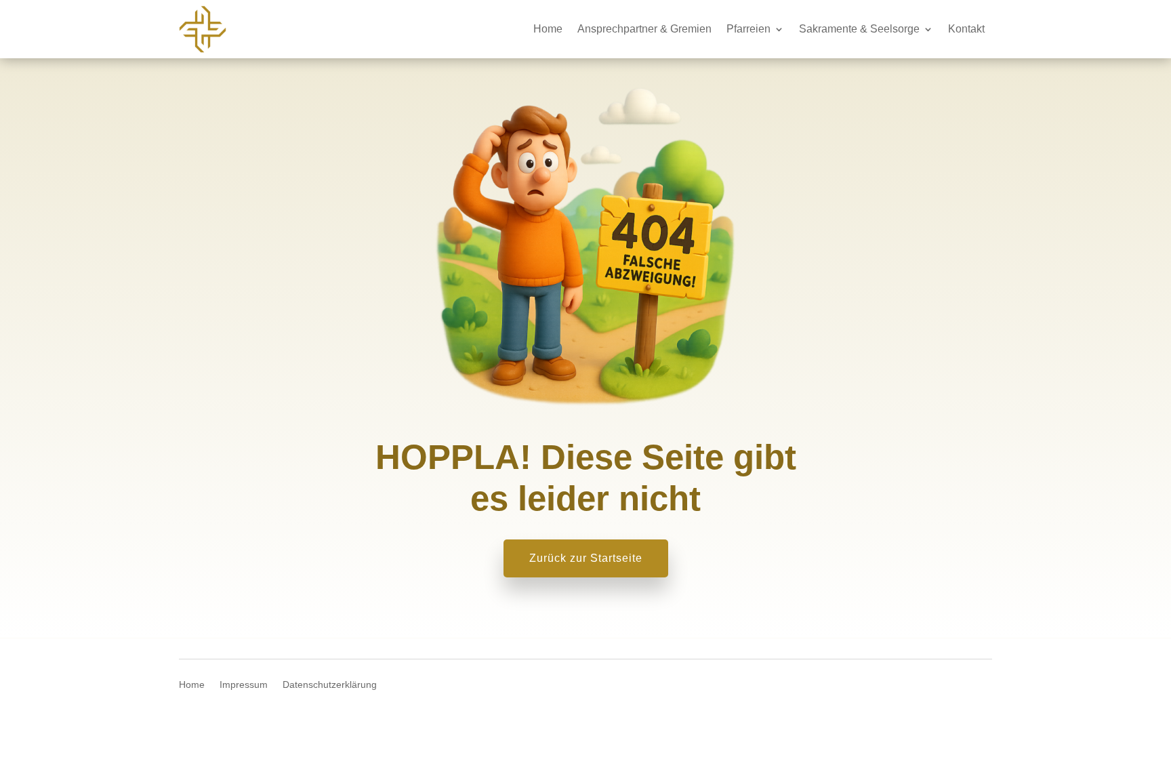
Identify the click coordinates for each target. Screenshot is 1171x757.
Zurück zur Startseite (585, 558)
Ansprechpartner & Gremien (644, 29)
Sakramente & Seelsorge (859, 29)
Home (547, 29)
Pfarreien (748, 29)
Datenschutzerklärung (330, 685)
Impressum (244, 685)
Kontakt (966, 29)
